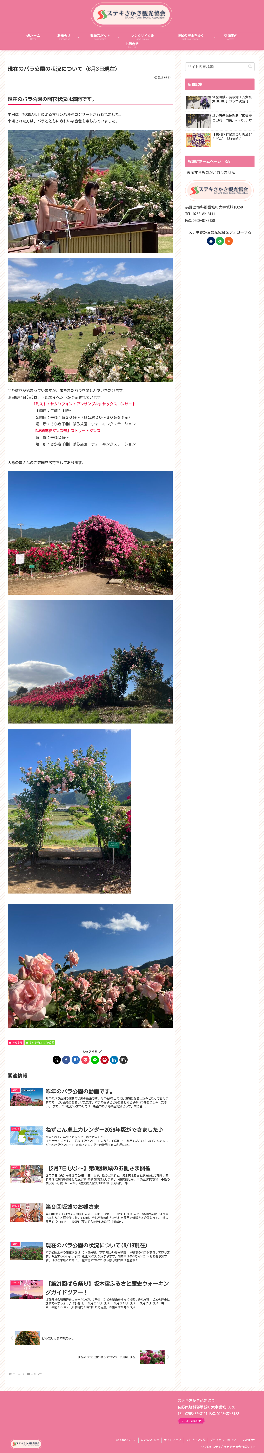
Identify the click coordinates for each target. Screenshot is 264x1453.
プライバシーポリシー (224, 1440)
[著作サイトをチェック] (211, 241)
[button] (123, 1060)
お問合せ (249, 1440)
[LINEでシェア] (95, 1060)
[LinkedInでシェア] (114, 1060)
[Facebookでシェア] (66, 1060)
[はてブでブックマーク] (76, 1060)
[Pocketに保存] (85, 1060)
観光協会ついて (126, 1440)
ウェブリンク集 (195, 1440)
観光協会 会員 (150, 1440)
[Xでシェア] (57, 1060)
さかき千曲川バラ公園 (41, 1042)
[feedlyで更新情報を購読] (220, 241)
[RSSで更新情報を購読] (229, 241)
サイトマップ (172, 1440)
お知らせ (17, 1042)
